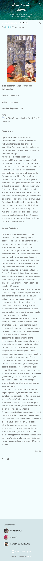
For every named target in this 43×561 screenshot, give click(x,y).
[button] (39, 23)
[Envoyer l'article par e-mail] (8, 459)
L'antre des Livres (21, 7)
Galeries (29, 556)
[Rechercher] (39, 4)
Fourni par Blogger (22, 551)
